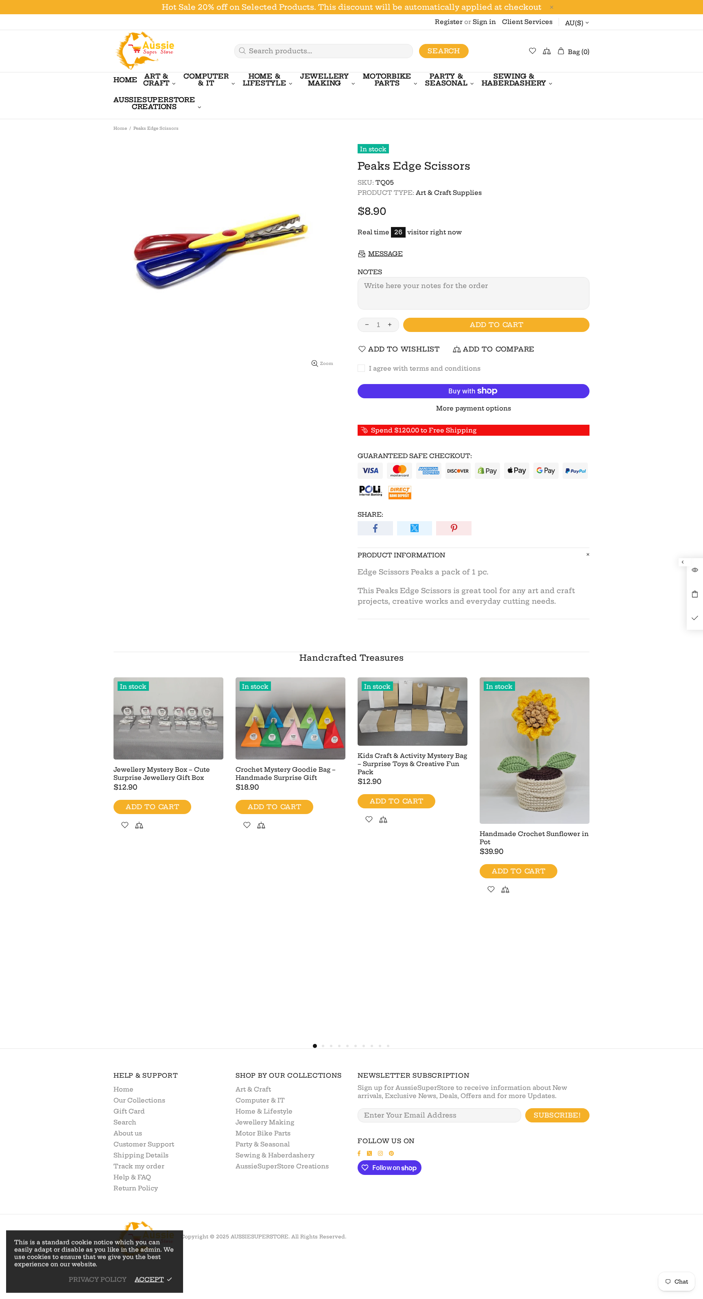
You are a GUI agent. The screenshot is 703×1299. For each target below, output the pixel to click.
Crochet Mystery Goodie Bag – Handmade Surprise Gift (286, 774)
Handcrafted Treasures (351, 658)
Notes (370, 272)
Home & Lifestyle (264, 1111)
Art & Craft (253, 1089)
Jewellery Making (265, 1122)
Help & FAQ (132, 1177)
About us (128, 1133)
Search (444, 51)
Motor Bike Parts (263, 1133)
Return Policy (136, 1188)
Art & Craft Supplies (449, 192)
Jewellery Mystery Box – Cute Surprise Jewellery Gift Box (162, 774)
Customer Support (144, 1144)
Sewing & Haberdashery (275, 1155)
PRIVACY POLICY (98, 1279)
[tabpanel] (168, 763)
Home (120, 128)
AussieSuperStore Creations (282, 1166)
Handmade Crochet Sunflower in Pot (534, 838)
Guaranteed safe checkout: (415, 456)
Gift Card (129, 1111)
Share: (370, 514)
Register (449, 22)
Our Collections (139, 1100)
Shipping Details (141, 1155)
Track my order (139, 1166)
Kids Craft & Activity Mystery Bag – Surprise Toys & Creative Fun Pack (412, 764)
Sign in (484, 22)
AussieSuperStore (144, 51)
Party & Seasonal (263, 1144)
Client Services (527, 22)
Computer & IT (260, 1100)
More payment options (473, 408)
